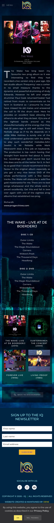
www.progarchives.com (16, 205)
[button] (7, 5)
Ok (18, 518)
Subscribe (27, 452)
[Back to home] (27, 5)
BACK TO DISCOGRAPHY (29, 395)
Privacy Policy (41, 511)
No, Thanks (33, 518)
